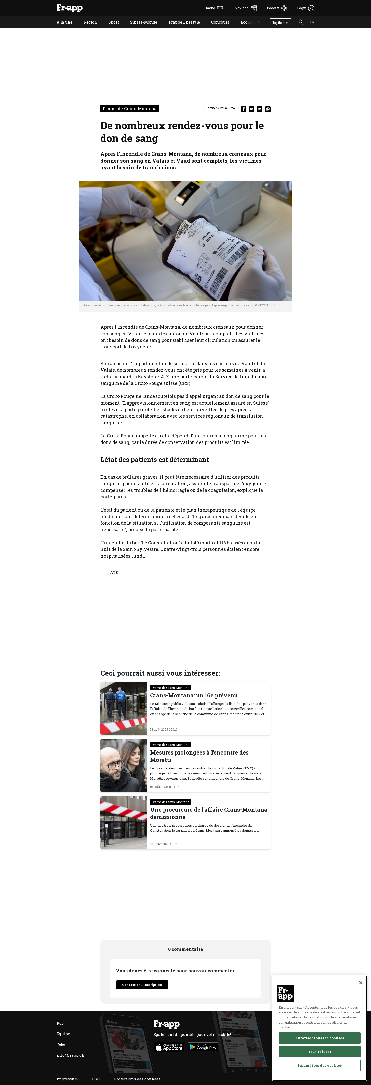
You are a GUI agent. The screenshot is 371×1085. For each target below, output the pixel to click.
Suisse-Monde (139, 28)
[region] (319, 1028)
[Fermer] (360, 982)
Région (86, 28)
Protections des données (137, 1078)
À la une (61, 28)
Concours (216, 28)
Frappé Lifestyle (180, 28)
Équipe (63, 1033)
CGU (96, 1078)
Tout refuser (319, 1051)
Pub (60, 1023)
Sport (110, 28)
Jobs (61, 1044)
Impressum (67, 1078)
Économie (246, 28)
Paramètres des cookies (319, 1065)
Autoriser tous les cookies (319, 1038)
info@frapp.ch (70, 1055)
